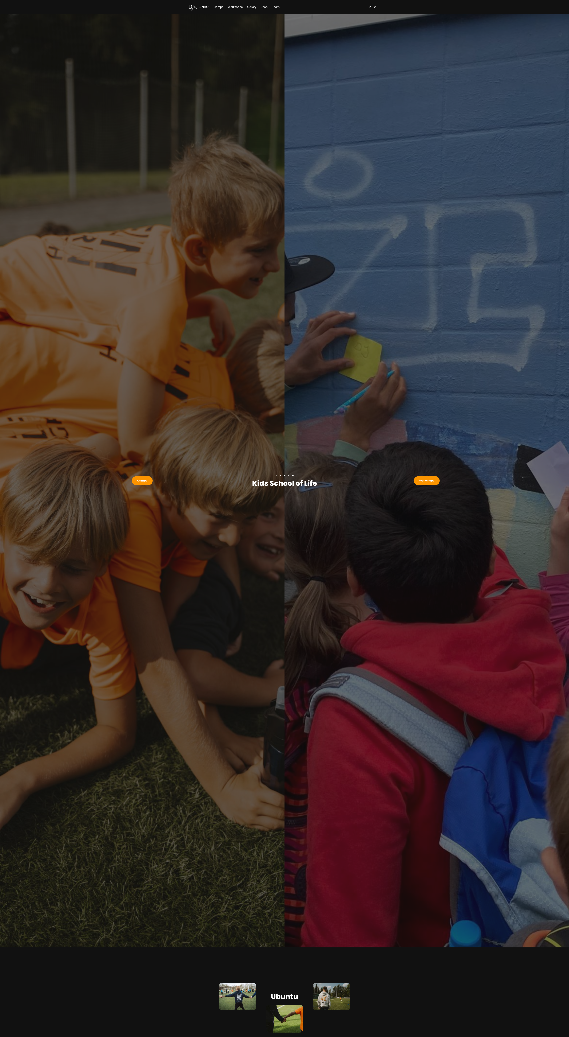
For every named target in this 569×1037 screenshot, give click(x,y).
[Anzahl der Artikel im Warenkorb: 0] (375, 7)
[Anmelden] (370, 7)
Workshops (426, 480)
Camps (142, 480)
